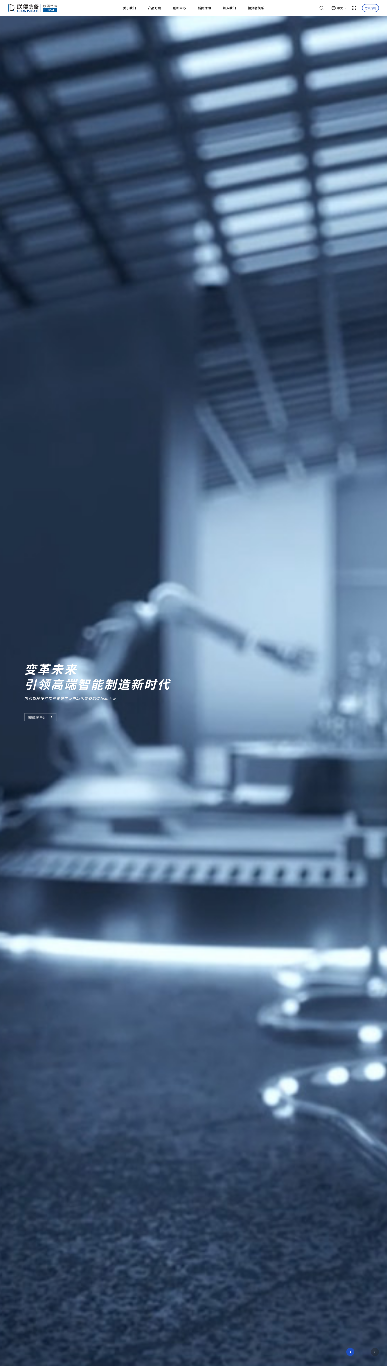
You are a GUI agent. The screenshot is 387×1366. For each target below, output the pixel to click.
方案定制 (370, 8)
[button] (350, 1352)
